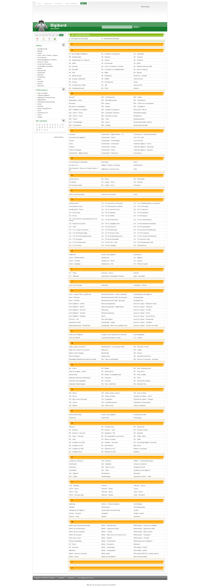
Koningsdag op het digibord (142, 294)
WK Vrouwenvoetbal (140, 556)
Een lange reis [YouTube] (79, 38)
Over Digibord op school (85, 578)
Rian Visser (137, 445)
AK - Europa (73, 82)
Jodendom (104, 285)
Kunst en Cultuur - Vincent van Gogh (146, 325)
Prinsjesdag (137, 418)
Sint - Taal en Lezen (107, 467)
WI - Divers (72, 544)
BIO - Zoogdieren (139, 106)
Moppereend (105, 356)
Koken (103, 316)
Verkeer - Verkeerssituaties (110, 504)
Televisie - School (139, 485)
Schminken (72, 467)
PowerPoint (105, 418)
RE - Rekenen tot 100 (108, 452)
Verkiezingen (105, 507)
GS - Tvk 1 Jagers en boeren (78, 230)
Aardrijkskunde (42, 49)
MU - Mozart (138, 353)
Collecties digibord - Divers (142, 143)
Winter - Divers (74, 556)
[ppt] (37, 39)
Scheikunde (41, 77)
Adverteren (58, 3)
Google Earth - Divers (76, 209)
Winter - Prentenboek (108, 541)
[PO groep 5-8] (45, 35)
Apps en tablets (42, 93)
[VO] (56, 35)
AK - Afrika (72, 63)
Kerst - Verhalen (74, 300)
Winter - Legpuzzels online (110, 528)
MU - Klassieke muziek (141, 347)
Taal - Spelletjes (74, 485)
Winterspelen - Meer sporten (143, 531)
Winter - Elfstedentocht (108, 525)
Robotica (136, 452)
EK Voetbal (72, 182)
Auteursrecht (138, 85)
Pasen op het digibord (108, 414)
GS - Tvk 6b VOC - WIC (109, 242)
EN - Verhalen (138, 182)
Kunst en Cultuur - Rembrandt (143, 319)
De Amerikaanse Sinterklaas (78, 162)
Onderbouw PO (42, 113)
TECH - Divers (74, 488)
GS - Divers (73, 216)
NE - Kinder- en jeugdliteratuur (111, 374)
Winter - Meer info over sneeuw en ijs (113, 535)
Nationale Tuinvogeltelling (77, 381)
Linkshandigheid (139, 334)
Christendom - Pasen (108, 150)
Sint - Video (105, 470)
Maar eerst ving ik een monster (79, 350)
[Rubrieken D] (45, 125)
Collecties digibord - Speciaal (143, 150)
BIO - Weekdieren (139, 100)
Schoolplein (72, 470)
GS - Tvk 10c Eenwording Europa (80, 236)
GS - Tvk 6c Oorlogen (108, 245)
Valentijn (71, 507)
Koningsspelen (138, 297)
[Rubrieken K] (63, 125)
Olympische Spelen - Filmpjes (143, 399)
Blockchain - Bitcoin (140, 109)
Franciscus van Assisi (108, 194)
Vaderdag (72, 504)
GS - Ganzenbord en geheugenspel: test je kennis (83, 219)
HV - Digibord (138, 257)
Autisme (136, 88)
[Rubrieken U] (60, 127)
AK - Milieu (104, 72)
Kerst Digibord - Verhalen (77, 316)
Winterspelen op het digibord (143, 541)
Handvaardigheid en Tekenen (47, 60)
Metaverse (104, 350)
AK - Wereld (137, 72)
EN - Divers (105, 179)
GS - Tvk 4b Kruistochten (109, 219)
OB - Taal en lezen (107, 405)
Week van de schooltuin (77, 531)
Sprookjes (137, 473)
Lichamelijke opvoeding (45, 66)
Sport (39, 79)
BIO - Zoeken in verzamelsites (144, 103)
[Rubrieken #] (47, 130)
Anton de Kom (138, 79)
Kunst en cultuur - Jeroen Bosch (144, 316)
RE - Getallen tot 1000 (76, 448)
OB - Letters (73, 402)
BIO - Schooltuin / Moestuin (110, 113)
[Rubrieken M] (40, 127)
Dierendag (104, 162)
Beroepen (72, 103)
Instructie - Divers (107, 273)
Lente (39, 110)
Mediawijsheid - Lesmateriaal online (112, 347)
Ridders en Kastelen (140, 448)
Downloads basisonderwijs (46, 102)
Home (39, 3)
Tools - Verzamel (139, 495)
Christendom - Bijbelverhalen (78, 153)
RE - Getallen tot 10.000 (77, 442)
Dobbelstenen (138, 165)
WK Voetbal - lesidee (140, 550)
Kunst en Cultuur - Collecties (143, 307)
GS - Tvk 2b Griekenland (77, 242)
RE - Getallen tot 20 (75, 452)
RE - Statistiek (138, 433)
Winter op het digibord (108, 556)
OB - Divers (73, 396)
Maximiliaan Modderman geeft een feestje (82, 359)
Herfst (39, 104)
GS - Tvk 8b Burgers (140, 216)
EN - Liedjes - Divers (108, 182)
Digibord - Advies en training (110, 165)
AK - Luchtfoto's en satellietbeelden (112, 69)
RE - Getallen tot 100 (76, 445)
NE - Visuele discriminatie (142, 381)
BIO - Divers (73, 119)
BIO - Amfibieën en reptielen (78, 109)
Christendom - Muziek (108, 147)
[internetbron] (54, 39)
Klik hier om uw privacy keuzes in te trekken (101, 585)
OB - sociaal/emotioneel (109, 402)
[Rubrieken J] (60, 125)
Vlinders (104, 516)
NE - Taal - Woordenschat (142, 368)
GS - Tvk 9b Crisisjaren (141, 233)
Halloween (72, 254)
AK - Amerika (73, 66)
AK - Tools (104, 88)
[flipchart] (49, 39)
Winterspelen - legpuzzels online (144, 528)
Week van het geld (75, 535)
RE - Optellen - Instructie (109, 442)
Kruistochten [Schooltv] (111, 38)
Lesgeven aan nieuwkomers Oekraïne (114, 334)
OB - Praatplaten (106, 399)
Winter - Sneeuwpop (108, 547)
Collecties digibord (43, 95)
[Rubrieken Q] (50, 127)
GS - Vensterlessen (140, 245)
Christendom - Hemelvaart (110, 143)
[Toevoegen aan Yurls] (83, 3)
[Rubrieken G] (52, 125)
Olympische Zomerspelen (142, 402)
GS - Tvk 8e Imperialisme (142, 227)
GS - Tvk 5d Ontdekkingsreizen (111, 236)
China (71, 143)
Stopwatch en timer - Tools (142, 476)
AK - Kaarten (105, 60)
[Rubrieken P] (47, 127)
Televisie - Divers (107, 492)
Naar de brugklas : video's (77, 371)
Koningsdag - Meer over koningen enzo (114, 325)
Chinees (71, 147)
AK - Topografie (139, 54)
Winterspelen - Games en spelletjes (145, 525)
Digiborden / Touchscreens (110, 169)
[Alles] (61, 35)
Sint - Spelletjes (106, 464)
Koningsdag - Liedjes (108, 322)
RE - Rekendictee (107, 445)
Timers (136, 488)
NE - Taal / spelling (140, 374)
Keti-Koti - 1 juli (74, 319)
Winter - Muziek (106, 538)
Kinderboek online (75, 322)
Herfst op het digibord (108, 254)
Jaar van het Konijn (75, 285)
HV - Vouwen (138, 261)
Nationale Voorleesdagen (77, 384)
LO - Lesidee (138, 337)
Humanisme (137, 254)
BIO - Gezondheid (75, 125)
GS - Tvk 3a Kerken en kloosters (112, 203)
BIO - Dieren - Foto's (76, 116)
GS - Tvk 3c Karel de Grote (110, 209)
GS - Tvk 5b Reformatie (109, 230)
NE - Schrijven (106, 381)
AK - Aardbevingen (75, 57)
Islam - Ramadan (139, 276)
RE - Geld (72, 439)
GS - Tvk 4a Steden (108, 216)
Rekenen (40, 75)
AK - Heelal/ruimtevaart (76, 88)
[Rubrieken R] (52, 127)
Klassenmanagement (108, 303)
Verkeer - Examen (75, 513)
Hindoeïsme (105, 257)
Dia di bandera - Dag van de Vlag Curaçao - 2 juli (84, 169)
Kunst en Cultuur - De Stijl (142, 310)
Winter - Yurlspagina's (108, 550)
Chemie (71, 140)
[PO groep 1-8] (52, 35)
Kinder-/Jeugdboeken (44, 108)
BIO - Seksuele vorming (109, 116)
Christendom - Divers (108, 137)
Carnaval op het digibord (77, 137)
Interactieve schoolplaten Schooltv (112, 276)
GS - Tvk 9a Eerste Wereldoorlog (145, 230)
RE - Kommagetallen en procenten (112, 436)
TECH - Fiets (73, 492)
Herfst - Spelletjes (75, 264)
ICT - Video (72, 273)
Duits (135, 169)
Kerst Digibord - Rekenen (77, 310)
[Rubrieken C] (42, 125)
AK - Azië (72, 72)
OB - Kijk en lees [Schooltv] (78, 399)
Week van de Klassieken (77, 528)
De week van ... (74, 165)
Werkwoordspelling (75, 541)
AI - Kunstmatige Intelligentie (78, 54)
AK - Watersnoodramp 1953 (143, 66)
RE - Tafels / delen (140, 436)
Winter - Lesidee (106, 531)
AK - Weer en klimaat (140, 69)
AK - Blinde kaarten (75, 76)
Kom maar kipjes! (107, 319)
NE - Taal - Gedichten (108, 384)
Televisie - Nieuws (107, 495)
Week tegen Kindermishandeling (79, 525)
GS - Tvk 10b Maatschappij (78, 233)
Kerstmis (40, 106)
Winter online (105, 553)
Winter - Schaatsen (107, 544)
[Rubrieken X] (40, 130)
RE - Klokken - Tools (108, 430)
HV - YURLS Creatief (140, 264)
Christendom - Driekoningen (110, 140)
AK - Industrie (105, 57)
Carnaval (72, 134)
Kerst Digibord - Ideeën (76, 307)
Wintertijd (137, 544)
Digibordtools (41, 100)
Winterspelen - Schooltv (141, 538)
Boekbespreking (139, 119)
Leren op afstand (74, 337)
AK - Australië (73, 69)
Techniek (40, 81)
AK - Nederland (106, 76)
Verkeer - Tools (74, 516)
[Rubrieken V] (63, 127)
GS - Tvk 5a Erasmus (108, 227)
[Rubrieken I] (58, 125)
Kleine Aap (104, 310)
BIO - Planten (105, 106)
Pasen (39, 115)
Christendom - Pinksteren (109, 153)
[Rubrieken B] (40, 125)
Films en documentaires (77, 194)
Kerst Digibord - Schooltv (77, 313)
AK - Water (137, 63)
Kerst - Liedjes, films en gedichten (80, 294)
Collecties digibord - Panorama (144, 147)
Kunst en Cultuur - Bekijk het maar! (145, 303)
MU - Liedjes (138, 350)
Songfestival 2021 (139, 467)
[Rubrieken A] (37, 125)
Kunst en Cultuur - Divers (142, 313)
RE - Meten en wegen (108, 439)
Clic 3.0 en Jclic (139, 137)
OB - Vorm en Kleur (140, 393)
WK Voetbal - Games (140, 547)
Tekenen (104, 485)
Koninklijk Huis (138, 300)
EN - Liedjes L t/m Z (107, 185)
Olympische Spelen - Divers (143, 396)
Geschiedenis (42, 57)
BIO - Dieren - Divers (76, 113)
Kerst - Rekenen (74, 297)
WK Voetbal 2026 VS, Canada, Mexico (146, 553)
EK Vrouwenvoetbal (75, 185)
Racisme (72, 427)
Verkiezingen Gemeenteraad (110, 510)
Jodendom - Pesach (140, 285)
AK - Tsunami (138, 57)
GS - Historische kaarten (77, 223)
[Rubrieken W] (37, 130)
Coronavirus (138, 153)
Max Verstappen (74, 356)
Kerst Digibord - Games (77, 303)
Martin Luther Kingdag (76, 353)
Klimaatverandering (107, 313)
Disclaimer (61, 578)
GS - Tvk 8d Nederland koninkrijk (145, 223)
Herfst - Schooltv (74, 261)
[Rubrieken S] (55, 127)
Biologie (39, 51)
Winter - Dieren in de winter (78, 553)
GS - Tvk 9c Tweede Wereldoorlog (145, 236)
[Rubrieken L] (37, 127)
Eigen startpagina (71, 3)
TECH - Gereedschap (76, 495)
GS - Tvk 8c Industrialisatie (143, 219)
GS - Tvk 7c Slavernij (141, 209)
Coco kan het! (138, 140)
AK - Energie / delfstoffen (77, 79)
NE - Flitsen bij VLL (107, 371)
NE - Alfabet (105, 368)
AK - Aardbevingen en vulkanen (79, 60)
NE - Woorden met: (140, 384)
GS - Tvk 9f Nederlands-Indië (143, 242)
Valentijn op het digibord (76, 510)
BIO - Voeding (105, 125)
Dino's (136, 162)
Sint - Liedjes (73, 476)
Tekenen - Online (107, 488)
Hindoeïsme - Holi (107, 264)
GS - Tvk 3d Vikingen (108, 212)
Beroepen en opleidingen (77, 106)
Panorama (72, 418)
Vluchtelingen (138, 504)
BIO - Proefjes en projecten (110, 109)
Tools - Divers (138, 492)
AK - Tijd (104, 85)
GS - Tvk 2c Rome (75, 245)
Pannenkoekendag (75, 414)
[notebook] (43, 39)
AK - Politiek (105, 79)
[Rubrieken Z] (45, 130)
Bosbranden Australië (141, 125)
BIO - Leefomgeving (108, 97)
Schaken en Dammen (76, 461)
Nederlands (41, 73)
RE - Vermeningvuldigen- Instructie (145, 442)
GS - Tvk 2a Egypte (75, 239)
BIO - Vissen (105, 122)
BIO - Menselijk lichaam (109, 100)
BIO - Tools (105, 119)
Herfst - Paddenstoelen (76, 257)
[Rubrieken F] (50, 125)
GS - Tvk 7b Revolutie (141, 206)
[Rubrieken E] (47, 125)
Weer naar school (75, 538)
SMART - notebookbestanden (143, 461)
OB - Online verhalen (108, 396)
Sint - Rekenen (106, 461)
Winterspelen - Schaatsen (142, 535)
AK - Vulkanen (138, 60)
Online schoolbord (140, 405)
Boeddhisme (138, 116)
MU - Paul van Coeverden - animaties (146, 359)
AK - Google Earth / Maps (77, 85)
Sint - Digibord (73, 473)
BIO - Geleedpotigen (75, 122)
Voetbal (39, 117)
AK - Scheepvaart (107, 82)
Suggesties (48, 3)
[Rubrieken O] (45, 127)
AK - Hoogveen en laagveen (110, 54)
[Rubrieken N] (42, 127)
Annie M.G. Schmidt (140, 76)
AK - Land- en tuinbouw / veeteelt (112, 66)
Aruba (136, 82)
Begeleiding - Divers (75, 100)
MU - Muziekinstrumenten (142, 356)
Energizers (137, 185)
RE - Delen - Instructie (76, 436)
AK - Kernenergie (107, 63)
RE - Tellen (137, 439)
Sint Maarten (105, 473)
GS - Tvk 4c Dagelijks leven (110, 223)
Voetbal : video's (139, 513)
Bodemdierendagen (140, 113)
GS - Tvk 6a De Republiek (110, 239)
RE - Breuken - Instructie (77, 433)
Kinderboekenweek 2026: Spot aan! (113, 300)
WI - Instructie (73, 547)
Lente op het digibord (76, 334)
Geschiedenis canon (76, 206)
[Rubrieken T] (58, 127)
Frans (136, 194)
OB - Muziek (73, 405)
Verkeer (40, 83)
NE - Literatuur (106, 377)
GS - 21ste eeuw (74, 212)
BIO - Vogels (138, 97)
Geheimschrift (73, 203)
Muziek (39, 68)
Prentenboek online (140, 414)
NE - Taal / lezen (139, 371)
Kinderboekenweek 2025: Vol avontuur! (114, 297)
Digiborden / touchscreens (46, 97)
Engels (39, 53)
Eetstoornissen (74, 179)
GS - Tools (72, 227)
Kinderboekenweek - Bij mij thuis (79, 325)
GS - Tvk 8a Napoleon (141, 212)
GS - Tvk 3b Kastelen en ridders (112, 206)
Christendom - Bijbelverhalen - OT (112, 134)
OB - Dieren (73, 393)
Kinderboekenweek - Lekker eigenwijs (113, 294)
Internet (136, 273)
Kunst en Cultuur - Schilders (143, 322)
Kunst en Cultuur (42, 62)
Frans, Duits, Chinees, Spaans (47, 55)
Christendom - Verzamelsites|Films (145, 134)
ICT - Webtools (74, 276)
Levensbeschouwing (44, 64)
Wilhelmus (72, 550)
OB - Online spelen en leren (110, 393)
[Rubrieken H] (55, 125)
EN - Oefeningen (139, 179)
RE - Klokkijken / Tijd (108, 433)
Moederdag (105, 353)
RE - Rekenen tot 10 (108, 448)
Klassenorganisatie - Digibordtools (112, 307)
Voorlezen (137, 516)
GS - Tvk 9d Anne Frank (142, 239)
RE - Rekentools (139, 427)
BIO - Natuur (105, 103)
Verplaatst (104, 513)
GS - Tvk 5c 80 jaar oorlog (110, 233)
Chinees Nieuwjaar (75, 150)
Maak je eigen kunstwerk (77, 347)
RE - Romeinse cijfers (141, 430)
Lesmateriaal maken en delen (111, 337)
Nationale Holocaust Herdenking (79, 377)
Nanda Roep (73, 374)
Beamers (72, 97)
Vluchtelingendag (139, 507)
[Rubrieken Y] (42, 130)
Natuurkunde (41, 70)
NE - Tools (137, 377)
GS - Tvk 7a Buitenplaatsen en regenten (147, 203)
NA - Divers (73, 368)
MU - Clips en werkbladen (109, 359)
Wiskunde (40, 86)
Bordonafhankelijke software (143, 122)
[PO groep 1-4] (38, 35)
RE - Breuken (73, 430)
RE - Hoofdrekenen (107, 427)
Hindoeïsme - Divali (107, 261)
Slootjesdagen (106, 476)
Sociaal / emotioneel (140, 464)
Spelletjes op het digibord (142, 470)
